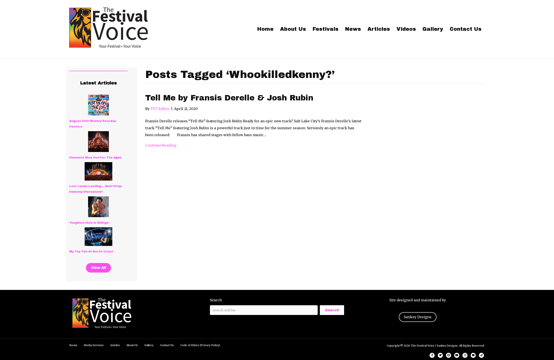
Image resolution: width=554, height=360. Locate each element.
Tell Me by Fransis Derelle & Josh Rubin (229, 98)
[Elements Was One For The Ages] (98, 141)
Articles (378, 29)
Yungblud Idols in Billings (89, 222)
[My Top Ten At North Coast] (98, 236)
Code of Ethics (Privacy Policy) (200, 345)
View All (98, 268)
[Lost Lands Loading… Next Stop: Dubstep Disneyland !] (98, 171)
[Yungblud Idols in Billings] (98, 206)
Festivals (325, 29)
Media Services (94, 345)
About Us (293, 29)
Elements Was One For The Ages (95, 157)
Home (265, 29)
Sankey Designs (418, 317)
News (353, 29)
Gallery (432, 29)
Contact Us (466, 29)
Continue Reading (160, 145)
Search (216, 300)
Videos (406, 29)
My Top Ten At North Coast (91, 251)
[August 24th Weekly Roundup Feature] (98, 105)
